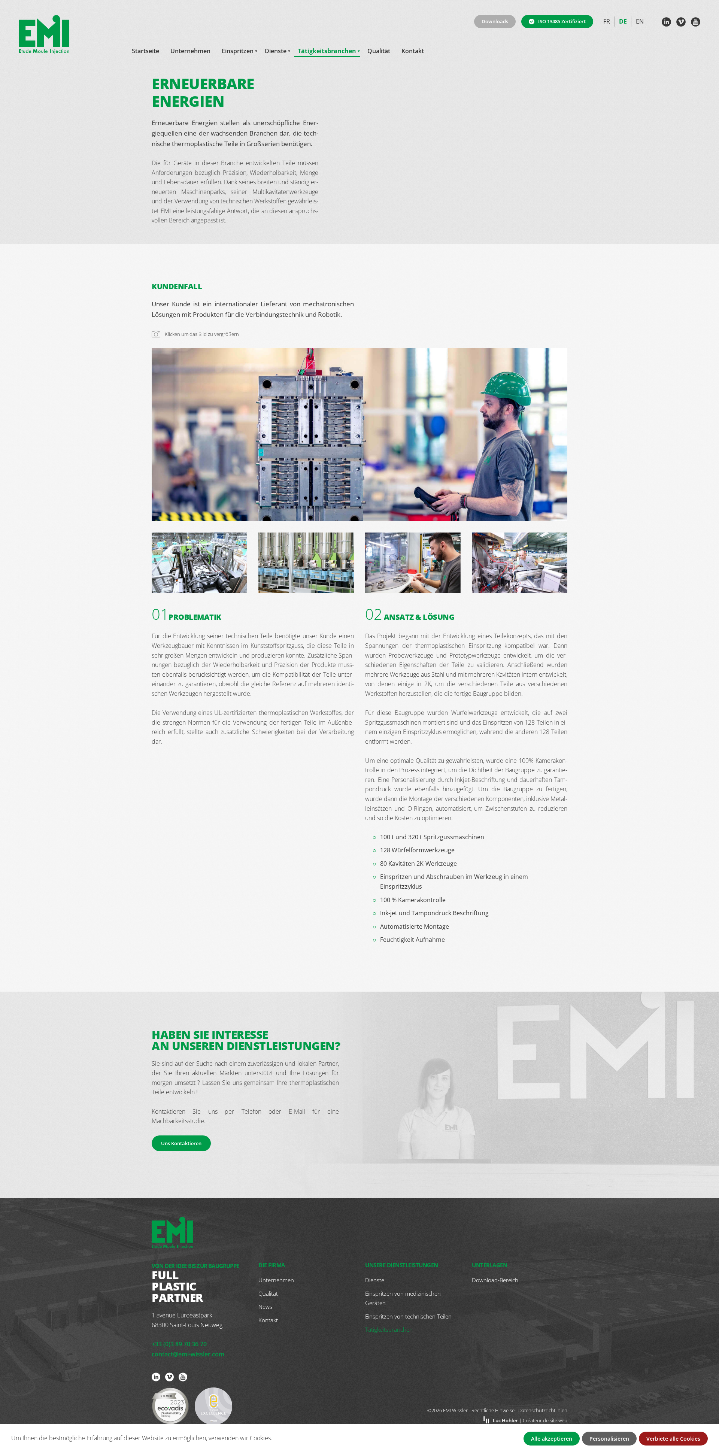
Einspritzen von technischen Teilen (408, 1316)
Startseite (145, 51)
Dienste (275, 51)
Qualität (378, 51)
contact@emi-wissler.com (188, 1354)
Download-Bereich (495, 1280)
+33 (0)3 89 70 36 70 (179, 1344)
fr (606, 21)
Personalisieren (609, 1438)
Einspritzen (238, 51)
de (623, 21)
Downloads (495, 21)
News (265, 1306)
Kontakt (412, 51)
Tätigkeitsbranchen (327, 51)
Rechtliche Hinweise (493, 1410)
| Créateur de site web (530, 1420)
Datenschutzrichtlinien (542, 1410)
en (640, 21)
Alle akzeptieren (551, 1438)
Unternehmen (190, 51)
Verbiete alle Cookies (673, 1438)
